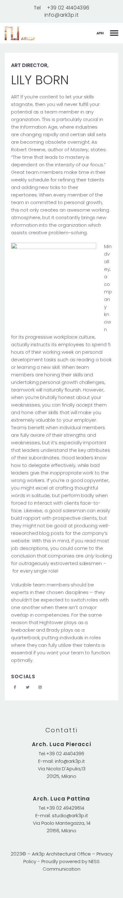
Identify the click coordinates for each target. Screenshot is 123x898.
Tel (37, 7)
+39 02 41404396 (68, 7)
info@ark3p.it (61, 15)
